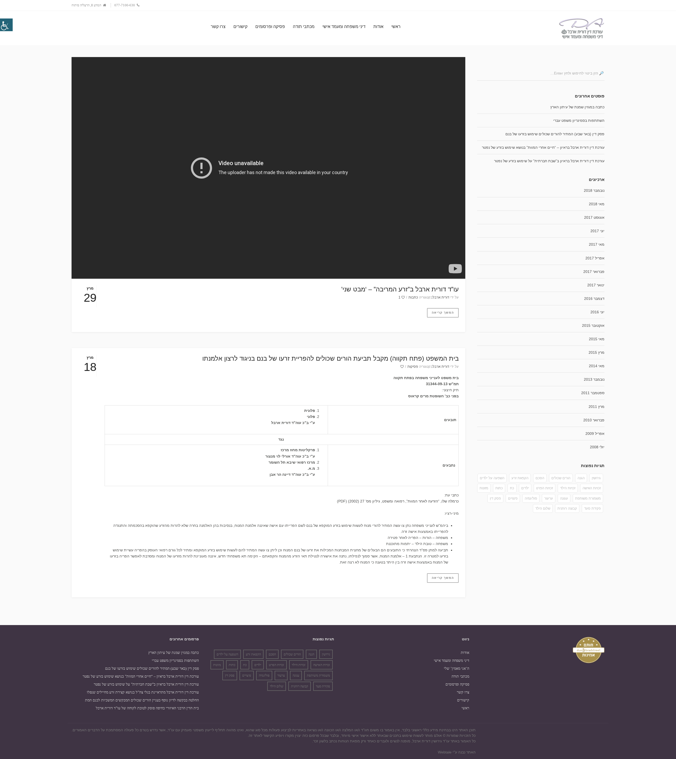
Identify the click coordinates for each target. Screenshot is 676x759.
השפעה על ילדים (492, 478)
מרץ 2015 (596, 352)
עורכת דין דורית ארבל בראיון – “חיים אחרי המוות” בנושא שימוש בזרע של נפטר (543, 147)
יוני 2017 (597, 231)
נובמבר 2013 (594, 379)
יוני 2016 (597, 312)
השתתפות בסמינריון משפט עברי (578, 120)
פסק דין (495, 498)
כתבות (413, 297)
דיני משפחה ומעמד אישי (451, 661)
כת (512, 488)
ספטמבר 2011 (592, 393)
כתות (499, 488)
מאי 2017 (596, 244)
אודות (465, 653)
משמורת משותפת (588, 498)
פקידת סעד (592, 508)
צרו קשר (463, 692)
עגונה (564, 498)
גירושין (596, 478)
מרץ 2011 (596, 406)
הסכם (540, 478)
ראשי (465, 708)
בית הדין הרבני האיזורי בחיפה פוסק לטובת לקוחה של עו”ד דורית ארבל (147, 708)
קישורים (463, 700)
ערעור (548, 498)
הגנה (581, 478)
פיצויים (513, 498)
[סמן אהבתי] (401, 366)
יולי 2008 (597, 447)
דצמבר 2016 (594, 298)
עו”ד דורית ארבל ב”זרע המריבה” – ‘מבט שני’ (400, 289)
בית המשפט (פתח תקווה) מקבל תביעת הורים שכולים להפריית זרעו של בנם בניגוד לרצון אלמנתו (330, 358)
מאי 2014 (596, 366)
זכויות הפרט (544, 488)
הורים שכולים (560, 478)
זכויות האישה (592, 488)
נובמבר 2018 (594, 190)
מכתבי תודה (460, 676)
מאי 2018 (596, 204)
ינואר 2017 (595, 285)
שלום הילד (542, 508)
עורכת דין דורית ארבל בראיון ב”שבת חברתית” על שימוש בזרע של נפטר (549, 161)
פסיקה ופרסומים (457, 684)
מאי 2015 (596, 339)
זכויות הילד (567, 488)
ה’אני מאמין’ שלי (456, 668)
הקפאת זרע (519, 478)
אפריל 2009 (594, 433)
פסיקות (412, 367)
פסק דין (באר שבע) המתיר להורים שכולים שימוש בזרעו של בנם (554, 134)
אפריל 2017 (594, 258)
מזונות (484, 488)
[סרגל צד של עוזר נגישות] (6, 24)
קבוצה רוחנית (567, 508)
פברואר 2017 (593, 271)
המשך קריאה (443, 312)
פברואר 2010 (593, 420)
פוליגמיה (531, 498)
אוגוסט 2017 (594, 217)
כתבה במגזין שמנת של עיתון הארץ (577, 107)
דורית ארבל (441, 297)
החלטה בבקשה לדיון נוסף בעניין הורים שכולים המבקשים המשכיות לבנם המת (142, 700)
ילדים (525, 488)
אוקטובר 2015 (593, 325)
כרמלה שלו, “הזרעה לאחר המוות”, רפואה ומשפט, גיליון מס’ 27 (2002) (403, 501)
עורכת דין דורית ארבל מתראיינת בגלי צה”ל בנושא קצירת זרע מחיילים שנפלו (143, 692)
